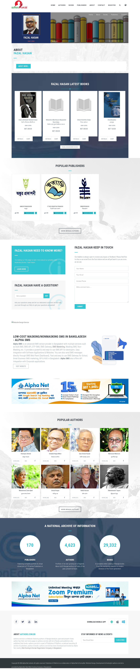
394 (17, 213)
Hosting (108, 663)
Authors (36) (59, 213)
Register (112, 5)
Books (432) (16, 461)
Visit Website (21, 366)
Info (26, 461)
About (92, 5)
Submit (80, 306)
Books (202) (105, 497)
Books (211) (75, 497)
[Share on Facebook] (65, 213)
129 (47, 213)
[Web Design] (70, 322)
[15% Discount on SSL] (70, 391)
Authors (62, 5)
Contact (101, 5)
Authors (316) (88, 213)
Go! (46, 296)
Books (71, 5)
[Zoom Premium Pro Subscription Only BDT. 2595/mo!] (70, 594)
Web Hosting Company (36, 667)
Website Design (91, 663)
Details (20, 139)
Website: (55, 41)
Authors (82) (30, 213)
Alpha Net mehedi (28, 663)
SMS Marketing (58, 346)
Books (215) (16, 497)
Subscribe (120, 640)
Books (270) (75, 461)
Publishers (82, 5)
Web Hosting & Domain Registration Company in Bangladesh (41, 648)
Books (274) (105, 461)
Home (53, 5)
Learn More (21, 269)
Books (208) (46, 497)
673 (76, 213)
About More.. (23, 66)
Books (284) (46, 461)
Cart (28, 139)
